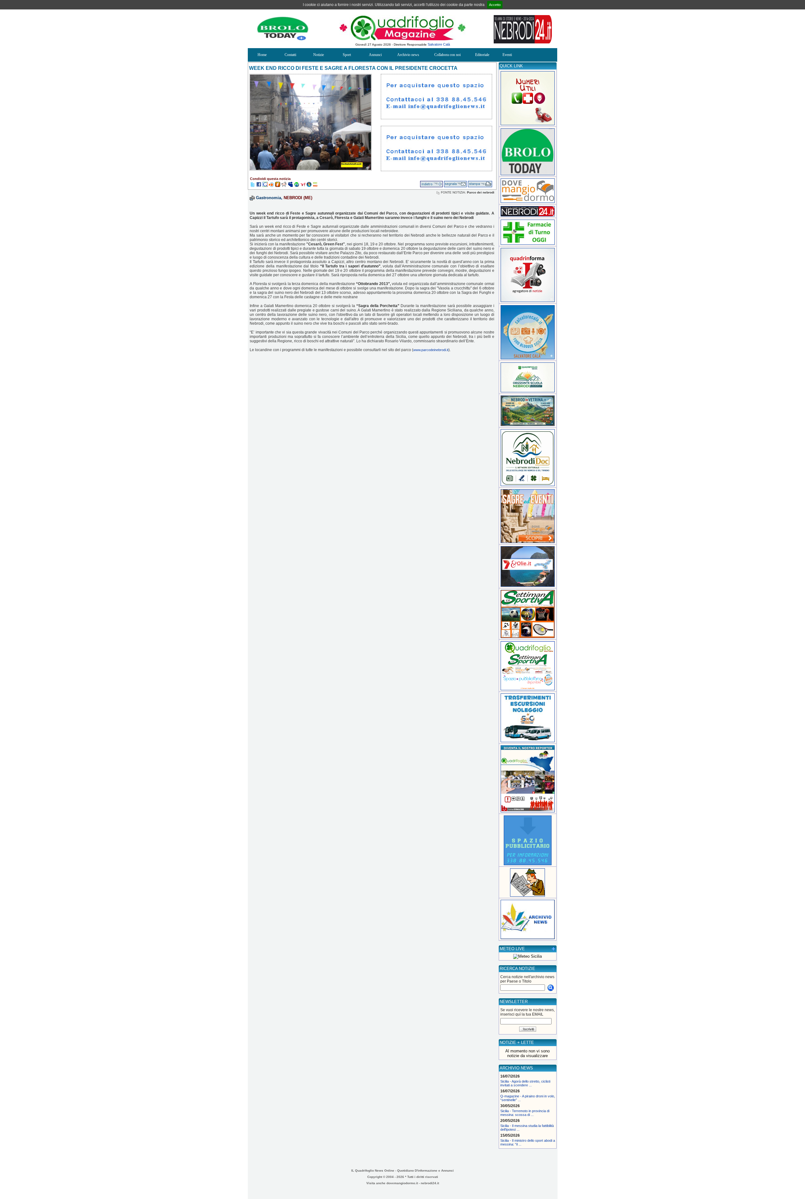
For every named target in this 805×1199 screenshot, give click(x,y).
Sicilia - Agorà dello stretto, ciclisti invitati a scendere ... (525, 1083)
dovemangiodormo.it (402, 1183)
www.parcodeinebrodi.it (430, 350)
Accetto (495, 5)
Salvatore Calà (439, 44)
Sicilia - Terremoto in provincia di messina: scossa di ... (524, 1113)
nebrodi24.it (430, 1183)
